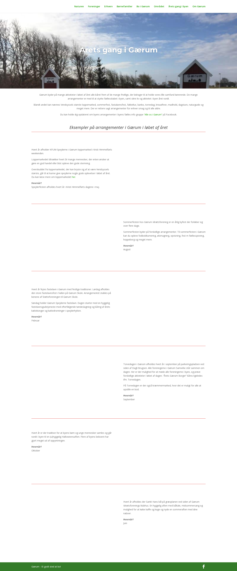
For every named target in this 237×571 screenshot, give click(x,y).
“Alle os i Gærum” (153, 114)
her (73, 176)
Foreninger (94, 6)
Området (159, 6)
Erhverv (108, 6)
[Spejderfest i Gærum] (164, 189)
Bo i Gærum (143, 6)
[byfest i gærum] (72, 261)
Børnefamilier (124, 6)
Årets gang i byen (178, 6)
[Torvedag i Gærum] (72, 408)
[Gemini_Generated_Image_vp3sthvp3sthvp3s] (164, 336)
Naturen (79, 6)
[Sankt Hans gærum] (72, 557)
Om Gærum (199, 6)
